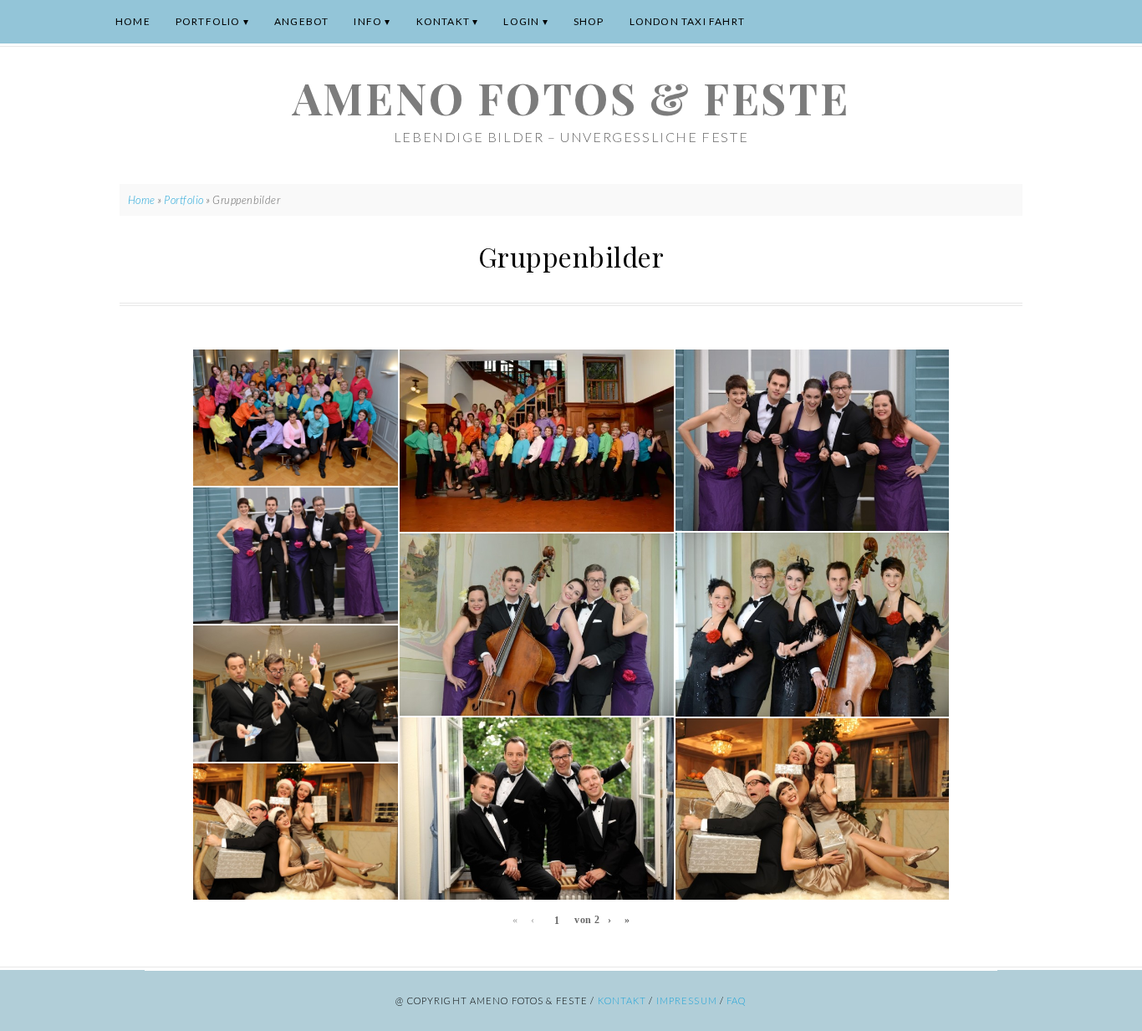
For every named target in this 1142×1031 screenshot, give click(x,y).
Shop (589, 21)
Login (521, 21)
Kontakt (443, 21)
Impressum (686, 1000)
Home (132, 21)
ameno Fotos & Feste (571, 97)
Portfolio (208, 21)
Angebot (301, 21)
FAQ (736, 1000)
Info (368, 21)
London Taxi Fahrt (687, 21)
